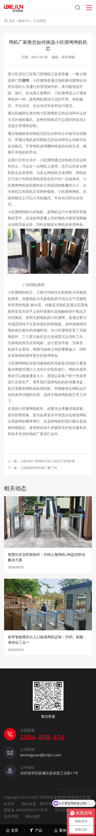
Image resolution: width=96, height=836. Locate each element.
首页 (12, 20)
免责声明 (11, 816)
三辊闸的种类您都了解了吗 (38, 467)
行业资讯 (40, 20)
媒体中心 (24, 20)
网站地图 (32, 816)
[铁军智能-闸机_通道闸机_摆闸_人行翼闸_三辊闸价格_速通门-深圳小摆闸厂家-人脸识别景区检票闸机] (14, 7)
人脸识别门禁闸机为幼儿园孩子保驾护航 (47, 461)
